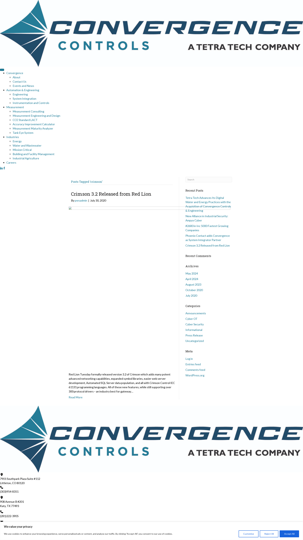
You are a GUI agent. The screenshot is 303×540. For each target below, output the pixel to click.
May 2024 (191, 273)
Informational (193, 330)
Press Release (194, 335)
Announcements (195, 313)
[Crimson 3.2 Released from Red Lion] (149, 287)
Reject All (269, 533)
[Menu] (2, 70)
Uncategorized (194, 341)
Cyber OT (191, 318)
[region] (151, 531)
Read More (76, 397)
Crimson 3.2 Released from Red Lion (111, 194)
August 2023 (193, 284)
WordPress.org (194, 375)
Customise (248, 533)
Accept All (289, 533)
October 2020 (194, 290)
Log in (189, 358)
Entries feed (193, 364)
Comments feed (195, 369)
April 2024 (191, 279)
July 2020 (191, 295)
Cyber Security (194, 324)
